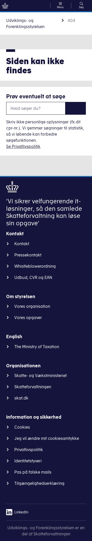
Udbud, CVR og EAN (33, 277)
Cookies (22, 427)
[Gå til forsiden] (5, 6)
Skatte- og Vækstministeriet (40, 375)
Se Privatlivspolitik (23, 146)
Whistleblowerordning (35, 266)
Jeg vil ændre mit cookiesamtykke (46, 438)
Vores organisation (32, 306)
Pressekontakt (27, 255)
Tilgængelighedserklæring (39, 483)
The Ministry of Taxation (36, 346)
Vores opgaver (28, 317)
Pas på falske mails (32, 472)
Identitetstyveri (28, 460)
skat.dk (21, 398)
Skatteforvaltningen (32, 386)
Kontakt (21, 243)
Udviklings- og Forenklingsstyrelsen (25, 23)
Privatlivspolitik (28, 449)
